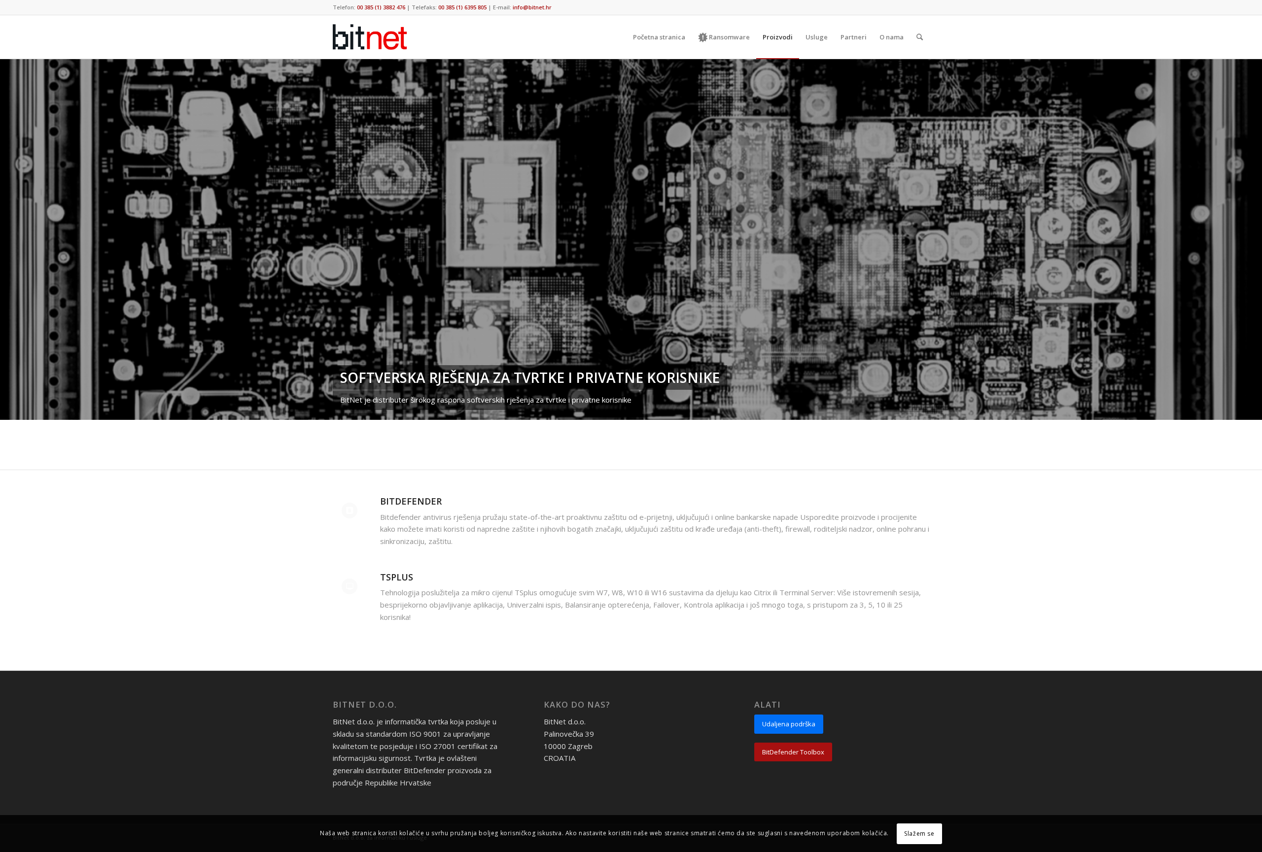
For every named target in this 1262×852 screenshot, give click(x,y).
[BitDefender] (349, 510)
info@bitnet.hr (532, 7)
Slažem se (919, 833)
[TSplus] (349, 586)
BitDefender (411, 501)
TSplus (396, 577)
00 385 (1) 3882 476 (381, 7)
